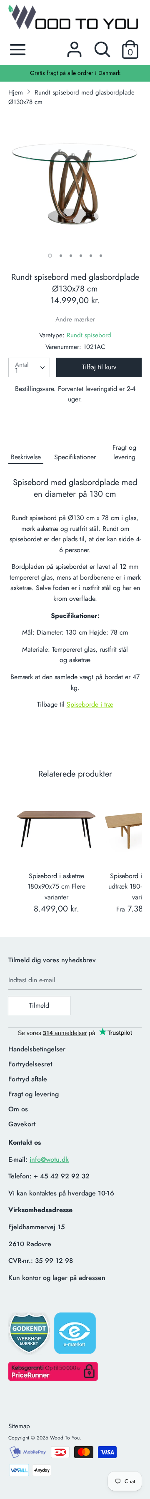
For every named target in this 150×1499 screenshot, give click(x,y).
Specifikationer (75, 457)
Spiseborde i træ (90, 704)
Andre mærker (75, 319)
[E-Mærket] (76, 1335)
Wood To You (65, 1438)
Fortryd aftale (27, 1079)
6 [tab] (101, 255)
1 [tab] (50, 256)
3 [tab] (71, 255)
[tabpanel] (75, 180)
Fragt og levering (124, 452)
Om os (18, 1109)
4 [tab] (81, 255)
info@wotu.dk (49, 1159)
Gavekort (21, 1124)
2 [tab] (61, 255)
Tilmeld (39, 1005)
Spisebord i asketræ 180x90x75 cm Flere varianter (56, 886)
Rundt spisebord (89, 335)
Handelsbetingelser (36, 1049)
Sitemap (19, 1426)
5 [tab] (91, 255)
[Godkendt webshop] (30, 1336)
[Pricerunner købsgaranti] (53, 1378)
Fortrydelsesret (30, 1064)
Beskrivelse (26, 457)
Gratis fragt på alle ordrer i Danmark (75, 73)
